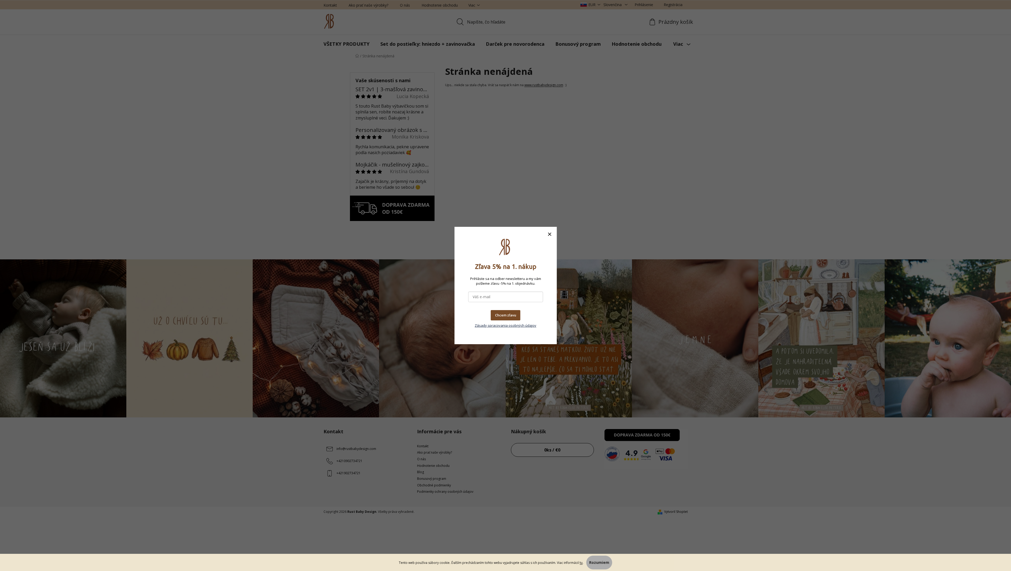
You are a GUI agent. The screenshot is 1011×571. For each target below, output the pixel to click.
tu (581, 562)
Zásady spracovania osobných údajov (505, 325)
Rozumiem (599, 562)
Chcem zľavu (505, 315)
